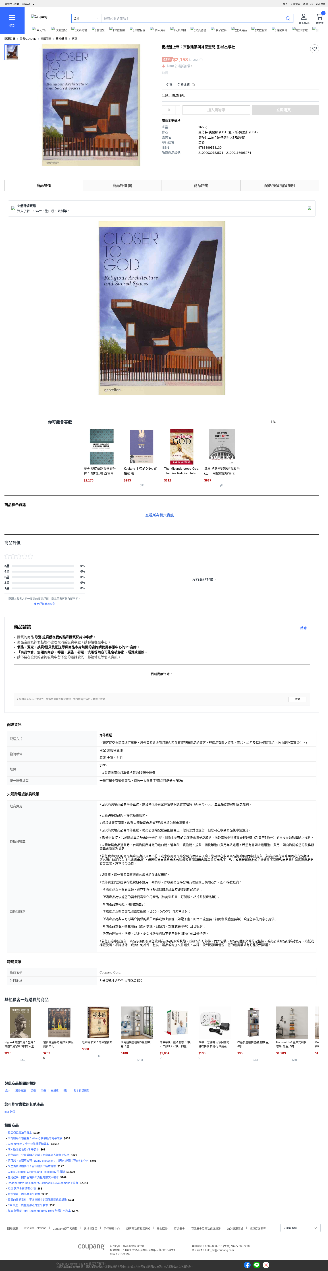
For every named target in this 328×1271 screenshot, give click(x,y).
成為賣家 (320, 4)
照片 (66, 1090)
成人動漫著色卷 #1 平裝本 (23, 1149)
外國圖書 (46, 38)
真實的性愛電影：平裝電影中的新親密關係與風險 (37, 1199)
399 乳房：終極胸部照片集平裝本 (28, 1205)
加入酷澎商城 (235, 1228)
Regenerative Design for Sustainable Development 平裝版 (43, 1183)
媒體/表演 (20, 1090)
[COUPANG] (91, 1248)
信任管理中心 (112, 1228)
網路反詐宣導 (258, 1228)
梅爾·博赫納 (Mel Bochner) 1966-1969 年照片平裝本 (39, 1211)
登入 (285, 4)
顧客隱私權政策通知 (138, 1228)
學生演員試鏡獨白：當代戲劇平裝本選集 (32, 1166)
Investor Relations (35, 1228)
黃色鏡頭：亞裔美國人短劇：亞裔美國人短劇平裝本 (38, 1155)
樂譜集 (55, 1090)
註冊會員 (295, 4)
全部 (76, 18)
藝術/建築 (61, 38)
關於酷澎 (12, 1228)
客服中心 (308, 4)
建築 (74, 38)
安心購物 (162, 1228)
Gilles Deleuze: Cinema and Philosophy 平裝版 (36, 1171)
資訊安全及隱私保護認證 (206, 1228)
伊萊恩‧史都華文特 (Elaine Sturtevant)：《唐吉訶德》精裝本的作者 (48, 1160)
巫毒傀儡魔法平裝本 (20, 1132)
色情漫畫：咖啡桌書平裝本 (24, 1194)
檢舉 (297, 699)
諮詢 (303, 628)
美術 (33, 1090)
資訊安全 (179, 1228)
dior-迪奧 (9, 1111)
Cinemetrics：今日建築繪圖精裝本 (28, 1144)
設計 (7, 1090)
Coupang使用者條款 (65, 1228)
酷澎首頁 (9, 38)
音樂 (43, 1090)
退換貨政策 (90, 1228)
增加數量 (178, 112)
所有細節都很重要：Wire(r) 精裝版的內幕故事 (35, 1138)
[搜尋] (288, 18)
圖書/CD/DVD (28, 38)
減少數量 (178, 108)
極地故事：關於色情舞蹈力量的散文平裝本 (33, 1177)
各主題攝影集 (81, 1090)
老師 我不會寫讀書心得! (22, 1188)
